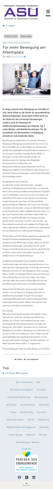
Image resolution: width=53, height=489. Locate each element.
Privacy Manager (16, 434)
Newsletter (44, 427)
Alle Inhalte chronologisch (21, 389)
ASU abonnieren (41, 397)
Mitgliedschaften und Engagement (21, 427)
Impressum (41, 412)
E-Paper (13, 412)
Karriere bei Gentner (15, 419)
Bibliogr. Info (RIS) (11, 36)
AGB (38, 382)
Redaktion (30, 434)
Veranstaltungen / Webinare (27, 442)
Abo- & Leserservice (24, 382)
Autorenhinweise (27, 404)
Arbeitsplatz (10, 373)
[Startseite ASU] (21, 12)
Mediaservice (43, 419)
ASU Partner (11, 404)
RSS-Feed (43, 434)
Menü (48, 16)
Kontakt (31, 419)
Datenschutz (44, 404)
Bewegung (23, 373)
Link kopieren (32, 359)
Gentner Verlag (26, 412)
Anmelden (41, 389)
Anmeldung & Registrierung (19, 397)
